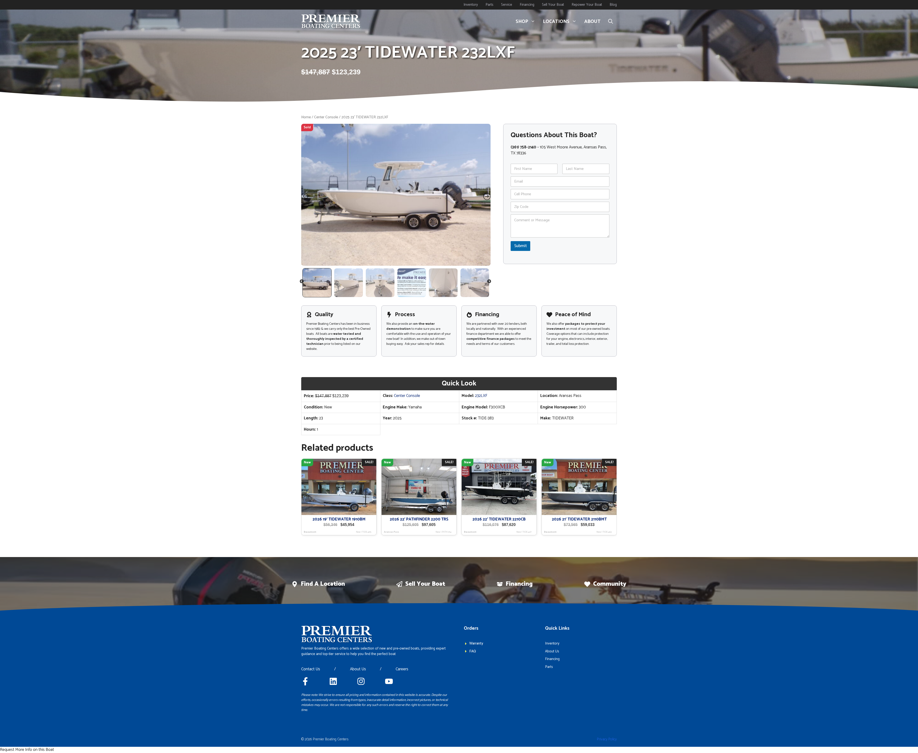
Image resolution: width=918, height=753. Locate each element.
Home (306, 117)
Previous (302, 282)
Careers (402, 669)
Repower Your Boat (587, 5)
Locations (556, 22)
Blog (613, 5)
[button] (610, 22)
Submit (520, 246)
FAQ (472, 651)
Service (506, 5)
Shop (522, 22)
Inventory (471, 5)
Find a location (323, 584)
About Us (358, 669)
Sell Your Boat (553, 5)
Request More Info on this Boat (27, 749)
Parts (489, 5)
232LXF (481, 395)
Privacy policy (607, 739)
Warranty (476, 643)
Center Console (326, 117)
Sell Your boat (425, 584)
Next (489, 282)
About (592, 22)
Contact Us (310, 669)
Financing (527, 5)
